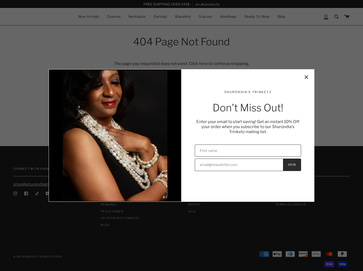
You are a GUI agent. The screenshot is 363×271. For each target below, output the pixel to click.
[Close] (306, 77)
